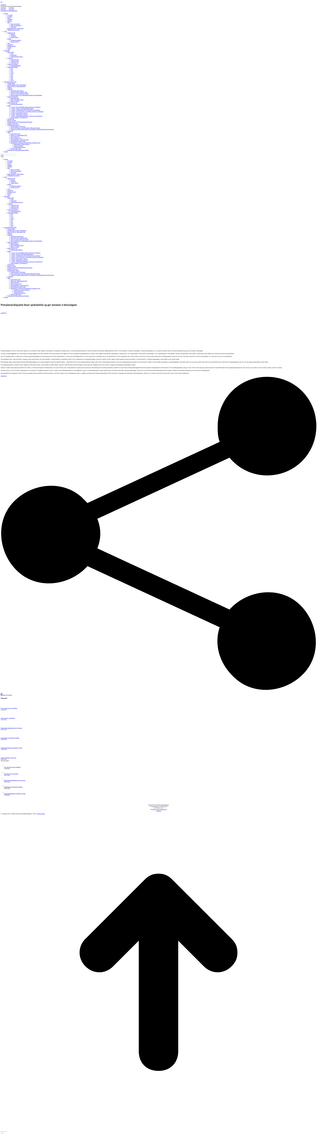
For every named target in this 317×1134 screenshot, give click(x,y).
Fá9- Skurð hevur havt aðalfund (9, 708)
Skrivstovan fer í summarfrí (8, 718)
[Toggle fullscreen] (4, 1131)
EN (1, 2)
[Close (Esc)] (1, 1131)
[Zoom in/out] (6, 1131)
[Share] (3, 1131)
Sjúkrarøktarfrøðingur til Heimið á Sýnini (11, 748)
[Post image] (5, 707)
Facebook (158, 811)
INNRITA (3, 5)
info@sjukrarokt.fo (162, 809)
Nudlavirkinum (41, 813)
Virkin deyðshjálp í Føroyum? (8, 758)
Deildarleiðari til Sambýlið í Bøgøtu (10, 738)
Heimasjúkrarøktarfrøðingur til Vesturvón (11, 728)
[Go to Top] (158, 1129)
